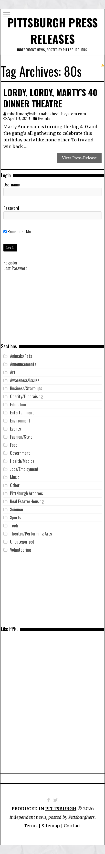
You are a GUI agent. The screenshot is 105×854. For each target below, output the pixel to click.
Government (20, 453)
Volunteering (20, 550)
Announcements (23, 364)
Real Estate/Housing (27, 501)
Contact (72, 826)
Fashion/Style (21, 436)
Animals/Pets (21, 356)
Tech (14, 525)
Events (44, 118)
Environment (20, 420)
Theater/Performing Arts (31, 533)
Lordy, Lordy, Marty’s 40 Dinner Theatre (50, 98)
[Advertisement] (52, 310)
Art (12, 372)
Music (15, 477)
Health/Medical (22, 461)
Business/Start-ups (26, 388)
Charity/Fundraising (26, 396)
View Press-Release (79, 157)
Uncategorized (22, 541)
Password (11, 208)
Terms (31, 826)
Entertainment (22, 412)
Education (18, 404)
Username (11, 184)
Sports (15, 517)
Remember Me (19, 231)
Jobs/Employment (24, 469)
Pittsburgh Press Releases (52, 30)
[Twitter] (55, 800)
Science (16, 509)
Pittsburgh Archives (26, 493)
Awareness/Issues (24, 380)
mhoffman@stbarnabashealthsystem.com (46, 114)
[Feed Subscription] (102, 65)
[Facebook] (48, 800)
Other (15, 485)
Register (10, 262)
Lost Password (15, 268)
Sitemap (51, 826)
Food (14, 445)
